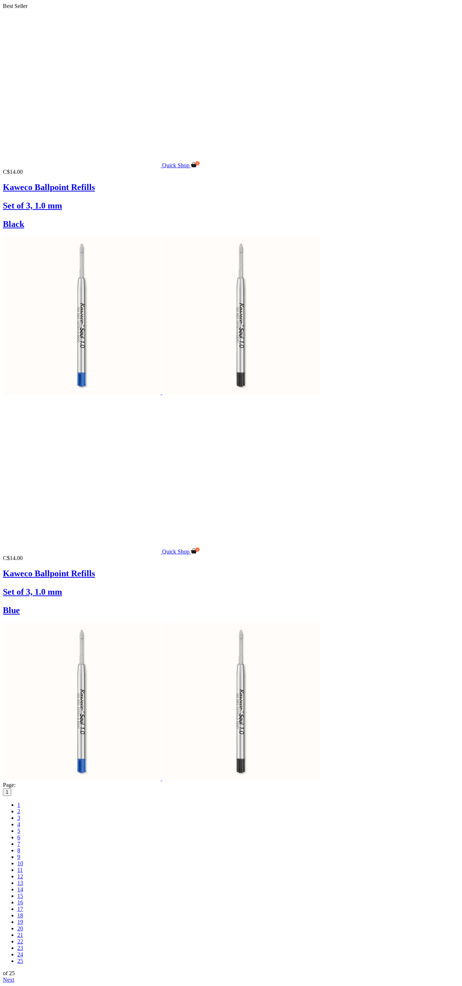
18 (20, 915)
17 (20, 909)
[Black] (241, 392)
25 (20, 961)
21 (20, 935)
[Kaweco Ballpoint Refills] (82, 165)
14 (20, 889)
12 (20, 876)
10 (20, 863)
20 (20, 928)
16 (20, 902)
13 (20, 883)
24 (20, 954)
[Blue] (82, 392)
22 (20, 941)
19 (20, 922)
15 (20, 896)
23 (20, 948)
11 (20, 870)
